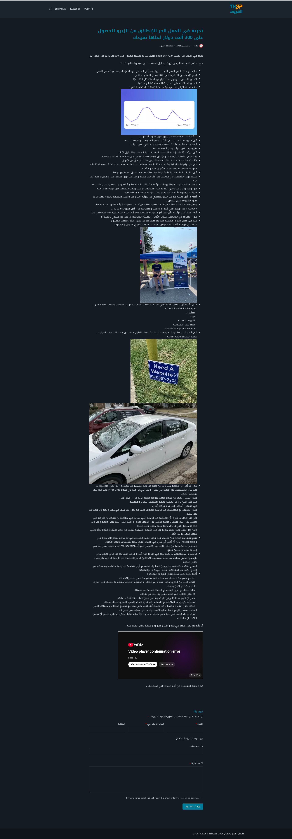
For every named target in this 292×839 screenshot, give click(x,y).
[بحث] (50, 9)
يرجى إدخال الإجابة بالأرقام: (189, 738)
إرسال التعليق (193, 806)
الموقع (121, 724)
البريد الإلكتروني (154, 724)
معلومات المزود (166, 46)
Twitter (88, 9)
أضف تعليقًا (196, 763)
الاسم (199, 724)
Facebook (75, 9)
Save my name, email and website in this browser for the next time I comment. (162, 798)
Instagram (60, 9)
